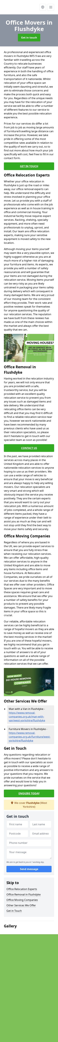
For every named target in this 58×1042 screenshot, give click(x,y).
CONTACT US (29, 448)
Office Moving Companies (22, 900)
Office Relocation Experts (21, 889)
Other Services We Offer (21, 905)
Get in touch (29, 37)
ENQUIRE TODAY (29, 793)
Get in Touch (14, 911)
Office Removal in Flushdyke (23, 894)
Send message (29, 869)
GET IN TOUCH (29, 166)
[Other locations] (42, 7)
